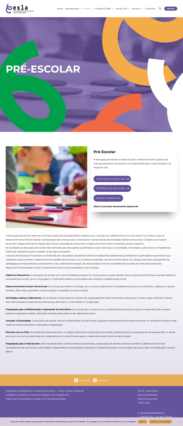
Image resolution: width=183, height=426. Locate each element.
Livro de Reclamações (54, 398)
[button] (80, 8)
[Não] (179, 421)
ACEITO (142, 421)
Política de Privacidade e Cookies (23, 398)
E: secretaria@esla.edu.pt (151, 413)
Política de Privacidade (160, 421)
